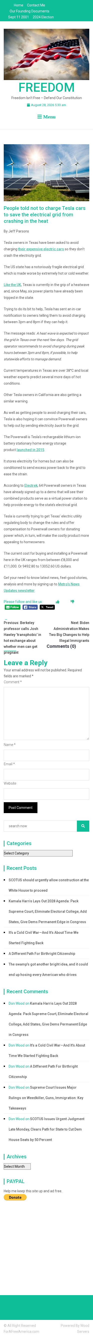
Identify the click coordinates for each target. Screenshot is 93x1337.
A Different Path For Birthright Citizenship (42, 954)
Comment (13, 682)
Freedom (46, 87)
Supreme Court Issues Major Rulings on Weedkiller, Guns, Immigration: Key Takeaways (46, 1097)
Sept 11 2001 (18, 17)
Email (9, 764)
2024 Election (43, 17)
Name (10, 745)
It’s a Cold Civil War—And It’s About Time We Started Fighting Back (43, 938)
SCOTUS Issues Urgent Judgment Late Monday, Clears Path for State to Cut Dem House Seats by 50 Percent (46, 1129)
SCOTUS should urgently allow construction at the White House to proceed (49, 885)
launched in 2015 (30, 450)
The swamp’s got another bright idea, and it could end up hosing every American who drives (48, 969)
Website (10, 783)
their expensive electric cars (41, 249)
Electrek (30, 485)
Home (18, 5)
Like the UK (12, 285)
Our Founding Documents (29, 11)
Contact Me (36, 5)
